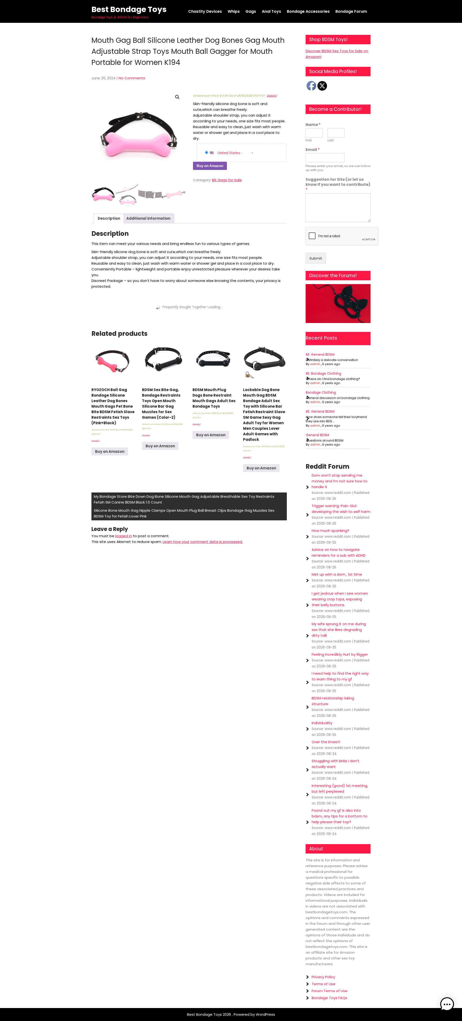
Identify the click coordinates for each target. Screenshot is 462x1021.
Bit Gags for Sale (227, 179)
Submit (315, 258)
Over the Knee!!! (326, 741)
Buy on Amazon (210, 166)
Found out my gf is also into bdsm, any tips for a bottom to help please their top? (339, 816)
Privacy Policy (323, 976)
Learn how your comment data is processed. (203, 541)
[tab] (109, 218)
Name (313, 124)
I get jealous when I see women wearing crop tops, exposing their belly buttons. (340, 599)
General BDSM (317, 435)
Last (330, 140)
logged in (123, 535)
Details (271, 96)
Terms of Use (323, 983)
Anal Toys (271, 11)
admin (315, 364)
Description (109, 218)
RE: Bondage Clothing (323, 373)
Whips (234, 11)
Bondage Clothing (321, 392)
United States (228, 152)
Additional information (148, 218)
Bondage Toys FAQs (329, 997)
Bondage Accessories (308, 11)
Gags (250, 11)
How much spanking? (330, 530)
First (309, 140)
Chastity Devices (205, 11)
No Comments (132, 78)
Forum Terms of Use (329, 990)
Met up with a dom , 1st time (337, 574)
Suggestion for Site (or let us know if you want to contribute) (338, 184)
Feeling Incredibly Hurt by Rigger (340, 654)
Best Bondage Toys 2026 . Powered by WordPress (231, 1014)
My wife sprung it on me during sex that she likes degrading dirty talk (339, 629)
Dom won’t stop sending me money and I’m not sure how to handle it (339, 481)
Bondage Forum (351, 11)
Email (313, 149)
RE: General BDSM (320, 354)
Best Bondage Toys (129, 9)
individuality (322, 722)
